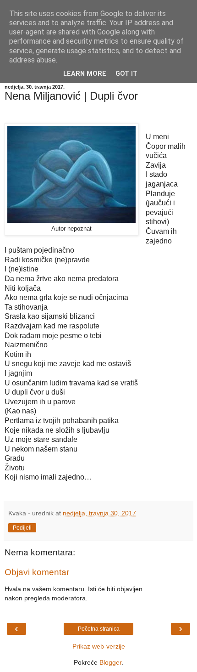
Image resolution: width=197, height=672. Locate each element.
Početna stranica (99, 629)
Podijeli (22, 528)
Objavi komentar (37, 572)
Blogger (110, 662)
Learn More (84, 74)
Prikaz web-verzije (98, 646)
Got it (126, 74)
